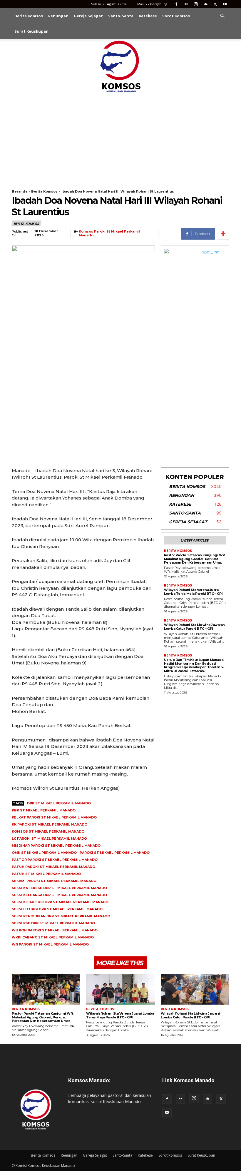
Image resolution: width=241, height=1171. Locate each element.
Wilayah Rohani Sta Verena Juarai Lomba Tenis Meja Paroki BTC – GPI (193, 592)
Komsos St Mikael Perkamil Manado (48, 831)
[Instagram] (195, 4)
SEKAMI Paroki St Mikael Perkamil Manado (54, 881)
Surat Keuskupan (31, 31)
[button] (222, 16)
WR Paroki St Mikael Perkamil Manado (50, 944)
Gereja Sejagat (88, 16)
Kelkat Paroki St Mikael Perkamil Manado (54, 817)
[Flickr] (186, 4)
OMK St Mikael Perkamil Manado (44, 853)
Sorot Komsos (176, 16)
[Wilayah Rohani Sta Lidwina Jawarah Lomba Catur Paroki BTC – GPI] (195, 989)
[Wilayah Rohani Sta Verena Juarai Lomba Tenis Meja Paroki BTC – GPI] (120, 989)
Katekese (148, 16)
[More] (223, 234)
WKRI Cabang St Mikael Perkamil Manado (53, 937)
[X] (215, 4)
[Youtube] (224, 4)
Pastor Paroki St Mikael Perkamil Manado (55, 860)
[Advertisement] (120, 138)
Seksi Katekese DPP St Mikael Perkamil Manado (59, 888)
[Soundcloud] (205, 4)
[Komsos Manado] (120, 66)
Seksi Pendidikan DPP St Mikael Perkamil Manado (61, 916)
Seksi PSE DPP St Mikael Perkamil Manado (53, 923)
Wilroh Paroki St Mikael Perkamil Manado (55, 930)
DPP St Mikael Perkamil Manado (59, 803)
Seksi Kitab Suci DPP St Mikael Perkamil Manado (60, 902)
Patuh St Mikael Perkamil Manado (46, 874)
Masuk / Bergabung (152, 4)
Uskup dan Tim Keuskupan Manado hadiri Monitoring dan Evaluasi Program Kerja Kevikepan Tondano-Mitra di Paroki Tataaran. (194, 665)
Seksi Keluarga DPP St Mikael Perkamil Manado (59, 895)
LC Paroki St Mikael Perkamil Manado (49, 838)
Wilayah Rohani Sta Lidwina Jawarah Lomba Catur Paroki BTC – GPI (194, 627)
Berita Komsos (28, 16)
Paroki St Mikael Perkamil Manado (115, 853)
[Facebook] (176, 4)
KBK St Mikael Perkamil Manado (44, 810)
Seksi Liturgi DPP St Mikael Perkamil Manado (57, 909)
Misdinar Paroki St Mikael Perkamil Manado (56, 845)
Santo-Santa (120, 16)
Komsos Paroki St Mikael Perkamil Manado (109, 233)
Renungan (58, 16)
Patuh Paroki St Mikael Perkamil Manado (53, 867)
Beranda (19, 191)
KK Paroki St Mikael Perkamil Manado (49, 824)
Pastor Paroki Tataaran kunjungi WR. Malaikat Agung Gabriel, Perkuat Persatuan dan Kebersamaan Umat (195, 558)
